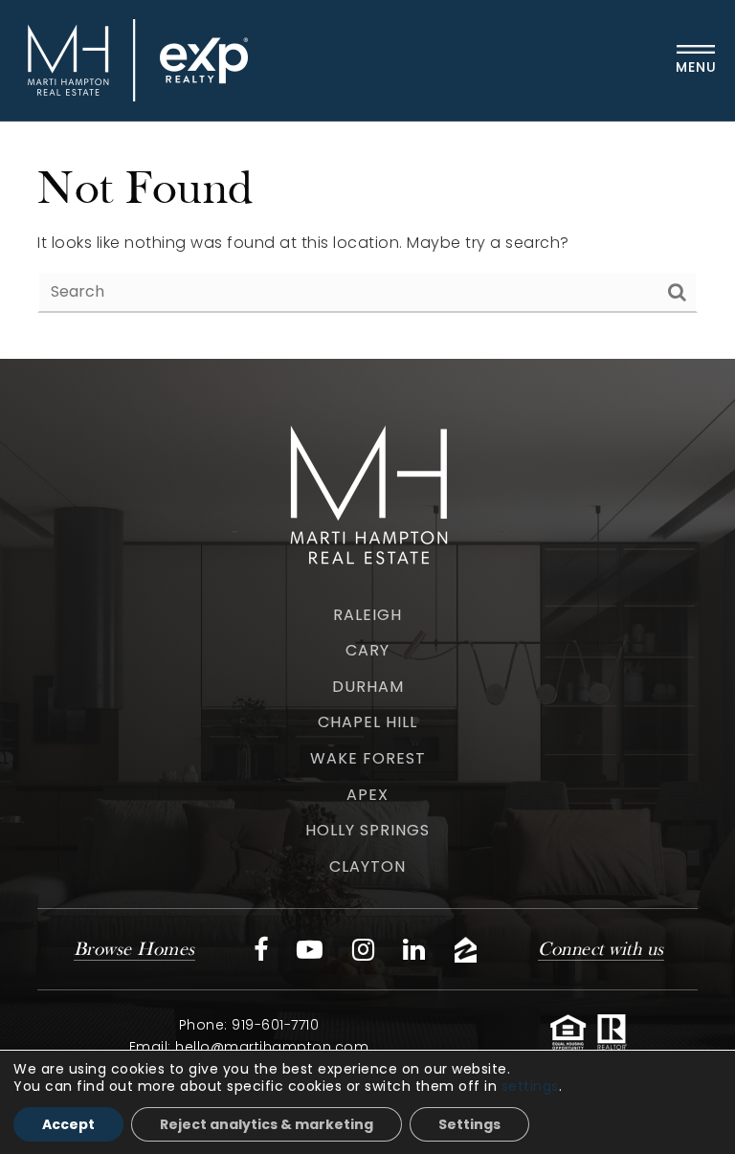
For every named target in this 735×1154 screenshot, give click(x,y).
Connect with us (601, 950)
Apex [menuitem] (367, 795)
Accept (68, 1124)
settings (530, 1086)
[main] (367, 240)
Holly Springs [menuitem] (367, 830)
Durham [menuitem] (368, 687)
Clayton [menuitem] (367, 866)
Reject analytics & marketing (266, 1124)
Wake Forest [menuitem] (368, 758)
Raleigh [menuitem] (367, 615)
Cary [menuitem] (367, 650)
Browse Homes (134, 950)
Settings (469, 1124)
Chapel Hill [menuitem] (367, 722)
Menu (696, 67)
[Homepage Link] (133, 59)
